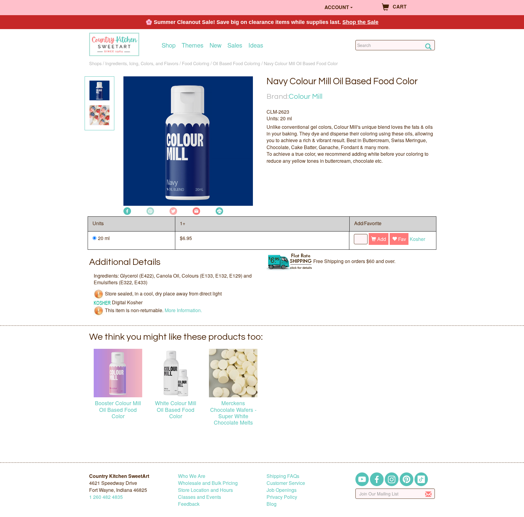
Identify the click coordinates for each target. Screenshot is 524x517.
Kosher (417, 238)
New (215, 45)
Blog (272, 503)
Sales (234, 45)
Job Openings (282, 489)
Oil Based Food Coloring (236, 63)
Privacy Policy (282, 496)
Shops (95, 63)
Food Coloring (195, 63)
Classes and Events (199, 496)
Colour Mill (305, 96)
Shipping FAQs (283, 475)
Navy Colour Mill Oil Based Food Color (301, 63)
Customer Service (286, 482)
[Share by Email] (196, 210)
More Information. (183, 310)
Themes (192, 45)
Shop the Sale (360, 22)
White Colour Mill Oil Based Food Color (175, 409)
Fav (401, 238)
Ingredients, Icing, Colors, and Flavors (141, 63)
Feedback (189, 503)
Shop (169, 45)
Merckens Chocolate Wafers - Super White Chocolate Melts (233, 412)
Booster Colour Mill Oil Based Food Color (118, 409)
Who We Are (191, 475)
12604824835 (106, 496)
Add (381, 238)
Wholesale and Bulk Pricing (208, 482)
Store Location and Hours (205, 489)
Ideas (255, 45)
